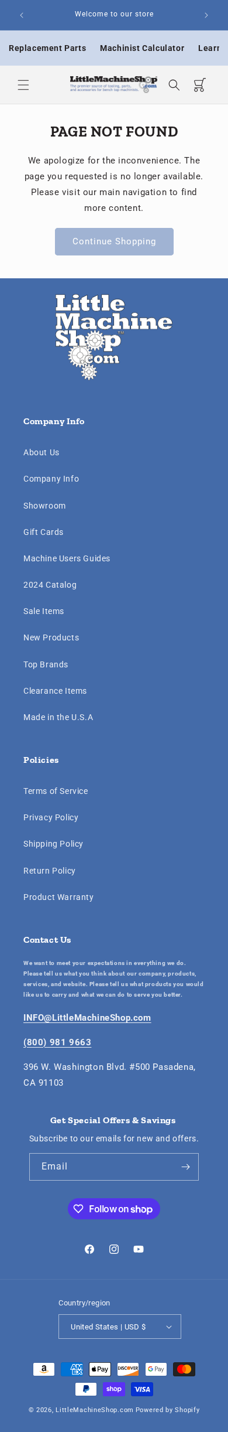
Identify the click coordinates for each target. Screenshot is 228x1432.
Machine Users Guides (66, 558)
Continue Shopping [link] (114, 241)
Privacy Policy (50, 817)
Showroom (44, 505)
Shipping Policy (53, 843)
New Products (51, 637)
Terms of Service (55, 791)
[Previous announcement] (21, 15)
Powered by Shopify (168, 1410)
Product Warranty (58, 897)
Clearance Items (55, 690)
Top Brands (45, 664)
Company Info (51, 478)
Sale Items (43, 611)
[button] (23, 85)
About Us (41, 452)
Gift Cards (43, 532)
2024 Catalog (50, 584)
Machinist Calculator (142, 48)
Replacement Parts (47, 48)
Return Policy (49, 870)
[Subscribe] (185, 1167)
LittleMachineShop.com (95, 1410)
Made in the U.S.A (58, 717)
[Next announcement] (206, 15)
